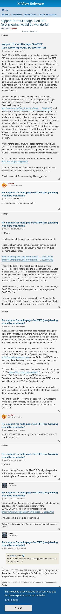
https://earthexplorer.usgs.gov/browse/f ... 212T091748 (27, 260)
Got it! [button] (18, 608)
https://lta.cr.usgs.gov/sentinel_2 (24, 372)
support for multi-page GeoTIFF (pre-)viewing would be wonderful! (25, 22)
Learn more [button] (11, 599)
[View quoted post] (23, 555)
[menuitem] (5, 10)
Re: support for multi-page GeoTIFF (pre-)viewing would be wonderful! (30, 194)
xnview (13, 556)
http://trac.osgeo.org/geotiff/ (15, 161)
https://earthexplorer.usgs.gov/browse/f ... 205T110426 (27, 256)
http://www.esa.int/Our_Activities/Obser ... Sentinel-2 (26, 108)
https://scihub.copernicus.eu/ (15, 357)
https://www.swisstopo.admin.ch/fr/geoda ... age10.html (28, 512)
